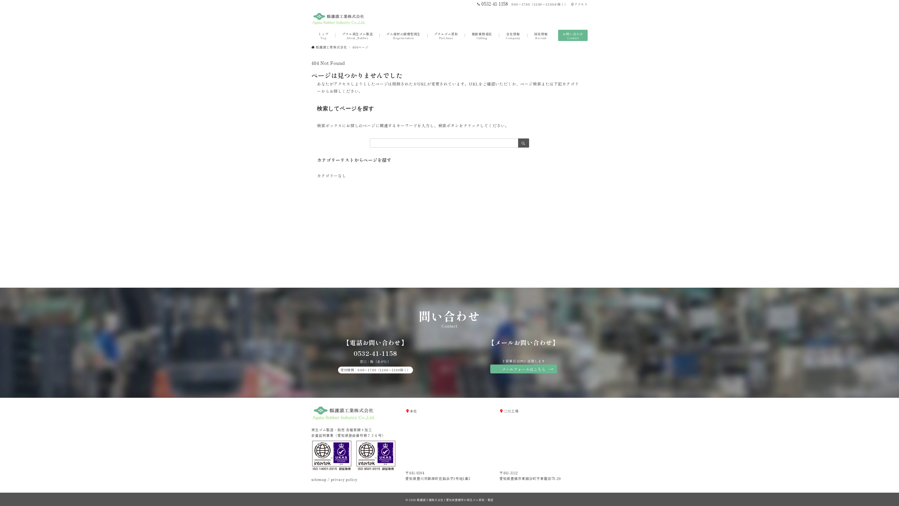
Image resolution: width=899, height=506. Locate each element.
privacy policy (344, 479)
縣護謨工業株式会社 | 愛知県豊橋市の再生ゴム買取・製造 (455, 500)
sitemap (319, 479)
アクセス (581, 4)
